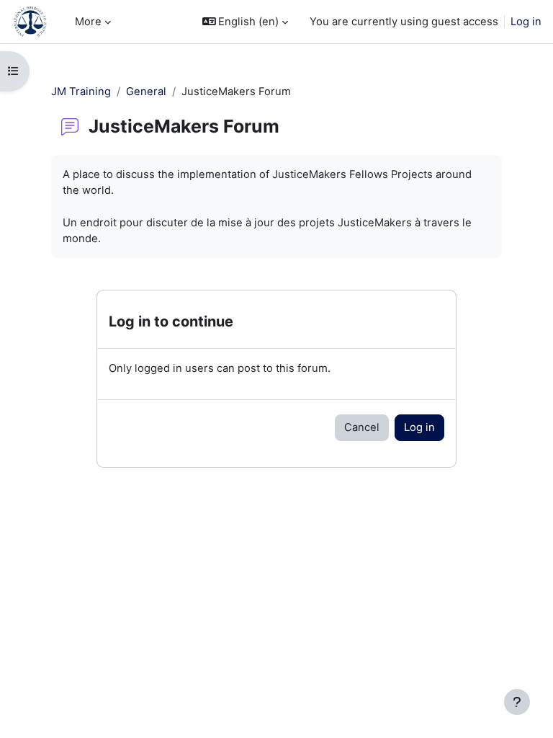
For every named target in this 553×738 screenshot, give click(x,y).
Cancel (361, 427)
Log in (526, 21)
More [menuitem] (88, 21)
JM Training (81, 91)
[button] (245, 21)
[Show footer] (517, 702)
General (146, 91)
